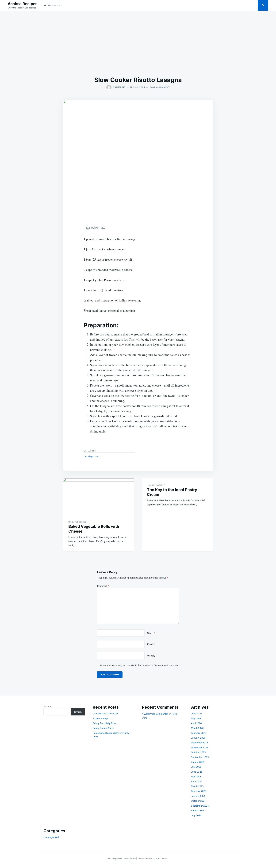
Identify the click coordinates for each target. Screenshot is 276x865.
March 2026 (197, 728)
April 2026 (196, 723)
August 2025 (197, 762)
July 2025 (196, 766)
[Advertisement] (138, 43)
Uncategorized (91, 456)
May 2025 (196, 776)
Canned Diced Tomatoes (105, 713)
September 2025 (200, 757)
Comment (103, 585)
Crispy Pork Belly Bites (104, 723)
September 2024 (200, 805)
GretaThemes (162, 858)
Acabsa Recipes (22, 3)
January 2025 (198, 796)
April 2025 (196, 781)
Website (151, 655)
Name (151, 633)
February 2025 (198, 791)
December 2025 (199, 742)
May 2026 (196, 718)
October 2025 (198, 752)
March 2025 (197, 786)
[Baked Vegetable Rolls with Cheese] (98, 496)
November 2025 (199, 747)
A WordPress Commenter (155, 713)
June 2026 (196, 713)
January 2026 (198, 737)
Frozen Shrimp (100, 718)
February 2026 (198, 733)
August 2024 (197, 810)
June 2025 (196, 771)
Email (151, 644)
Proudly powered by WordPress (122, 858)
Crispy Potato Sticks (103, 728)
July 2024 (196, 815)
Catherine (119, 87)
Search (47, 706)
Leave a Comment (159, 87)
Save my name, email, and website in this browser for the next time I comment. (139, 665)
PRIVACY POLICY (53, 5)
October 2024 (198, 800)
